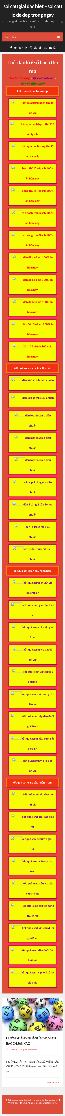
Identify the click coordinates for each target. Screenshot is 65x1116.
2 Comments (31, 1049)
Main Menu (10, 37)
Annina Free (34, 1102)
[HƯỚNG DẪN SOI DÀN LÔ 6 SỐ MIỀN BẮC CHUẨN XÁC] (32, 1014)
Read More (52, 1082)
